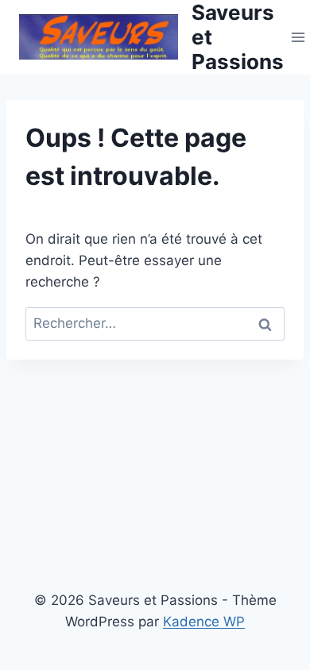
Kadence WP (204, 622)
